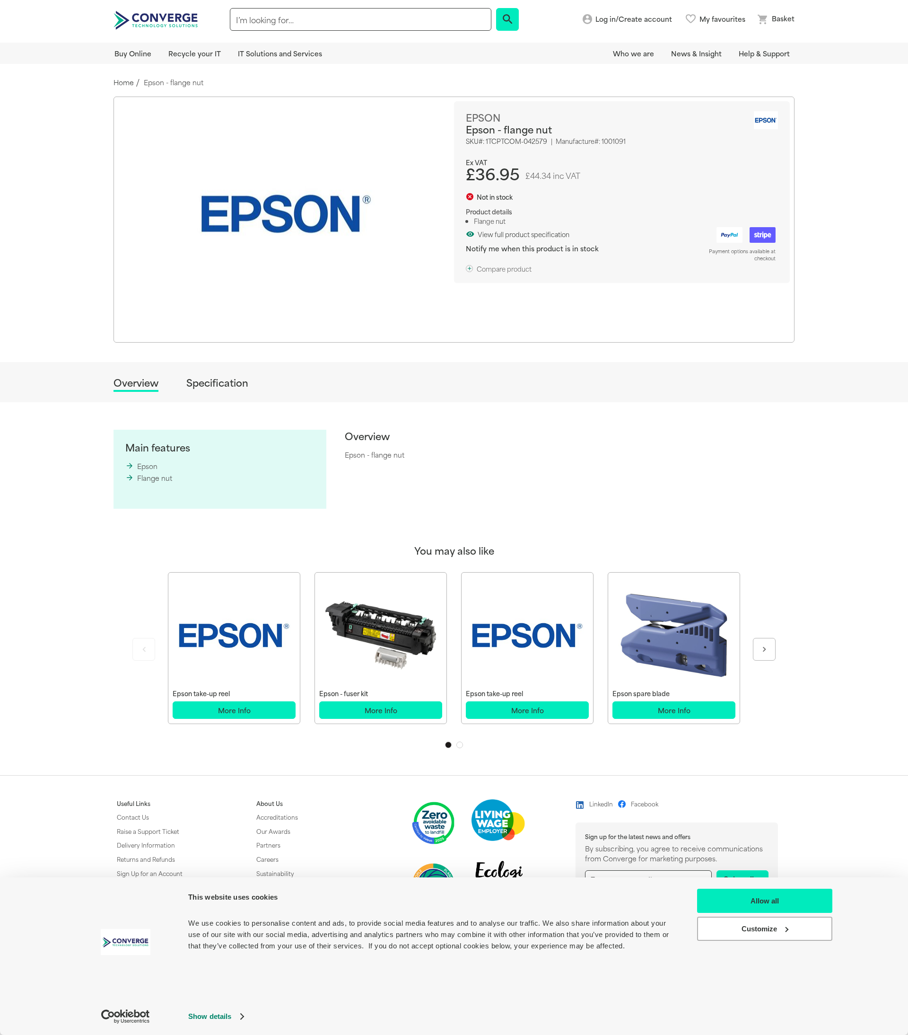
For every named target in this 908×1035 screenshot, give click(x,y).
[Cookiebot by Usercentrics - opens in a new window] (125, 1016)
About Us (269, 803)
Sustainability (275, 873)
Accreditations (277, 817)
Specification (217, 382)
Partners (268, 844)
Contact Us (133, 817)
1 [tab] (448, 745)
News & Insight (696, 53)
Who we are (633, 53)
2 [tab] (459, 745)
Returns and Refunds (146, 859)
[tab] (136, 384)
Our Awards (273, 831)
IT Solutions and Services (280, 53)
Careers (267, 859)
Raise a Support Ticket (148, 831)
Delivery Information (146, 844)
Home (124, 83)
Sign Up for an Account (150, 873)
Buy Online (132, 53)
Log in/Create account (633, 19)
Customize (759, 929)
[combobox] (360, 19)
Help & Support (764, 53)
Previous (143, 649)
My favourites (722, 19)
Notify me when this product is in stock (532, 248)
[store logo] (157, 19)
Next (764, 649)
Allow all (765, 901)
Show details (209, 1016)
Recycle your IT (194, 53)
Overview (136, 383)
